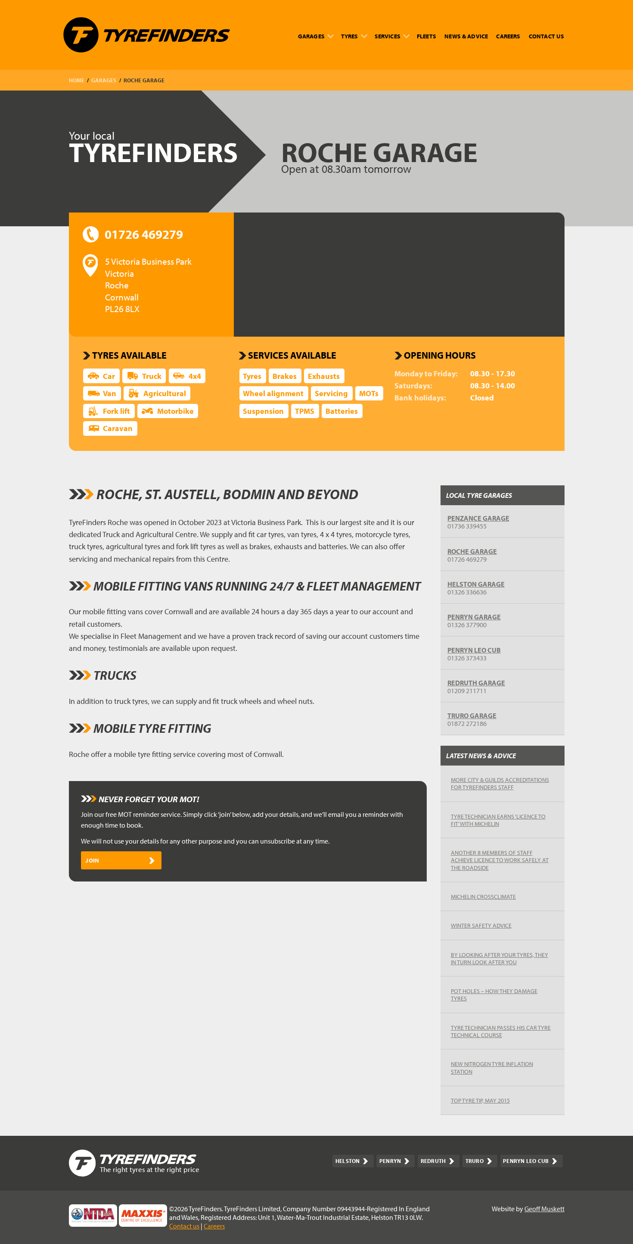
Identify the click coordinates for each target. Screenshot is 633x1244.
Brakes (285, 376)
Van (109, 393)
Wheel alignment (273, 393)
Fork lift (116, 411)
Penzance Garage (478, 518)
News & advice (466, 36)
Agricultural (164, 393)
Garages (311, 36)
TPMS (304, 411)
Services (387, 36)
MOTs (369, 393)
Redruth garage (476, 682)
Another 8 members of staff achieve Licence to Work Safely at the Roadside (500, 860)
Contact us (546, 36)
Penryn (390, 1160)
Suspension (263, 411)
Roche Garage (472, 551)
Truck (151, 376)
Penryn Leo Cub (474, 650)
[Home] (146, 35)
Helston (347, 1160)
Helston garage (476, 584)
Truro (474, 1160)
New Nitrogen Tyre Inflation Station (492, 1067)
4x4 (195, 376)
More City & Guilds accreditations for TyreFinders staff (500, 783)
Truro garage (471, 715)
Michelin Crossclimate (483, 896)
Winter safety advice (481, 925)
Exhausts (324, 376)
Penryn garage (474, 617)
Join (92, 860)
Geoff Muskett (544, 1208)
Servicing (331, 393)
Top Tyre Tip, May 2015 (480, 1100)
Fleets (426, 36)
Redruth (433, 1160)
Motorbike (175, 411)
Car (109, 376)
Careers (508, 36)
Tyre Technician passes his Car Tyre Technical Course (501, 1031)
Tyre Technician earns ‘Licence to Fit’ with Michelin (498, 820)
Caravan (118, 428)
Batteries (342, 411)
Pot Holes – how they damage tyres (494, 994)
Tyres (349, 36)
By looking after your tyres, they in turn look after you (499, 958)
